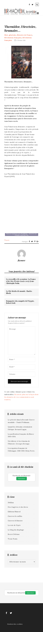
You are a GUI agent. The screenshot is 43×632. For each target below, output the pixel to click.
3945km (11, 503)
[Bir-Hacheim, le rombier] (20, 14)
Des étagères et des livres (18, 507)
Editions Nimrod (14, 512)
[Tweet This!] (32, 241)
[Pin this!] (35, 241)
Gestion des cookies (15, 624)
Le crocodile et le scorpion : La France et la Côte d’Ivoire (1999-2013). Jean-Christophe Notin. (21, 281)
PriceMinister (24, 233)
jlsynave (21, 260)
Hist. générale (10, 35)
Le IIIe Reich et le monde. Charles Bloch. (19, 292)
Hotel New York (24, 235)
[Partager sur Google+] (37, 241)
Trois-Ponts (12, 539)
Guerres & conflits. (15, 516)
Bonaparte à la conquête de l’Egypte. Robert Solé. (20, 302)
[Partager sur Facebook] (29, 241)
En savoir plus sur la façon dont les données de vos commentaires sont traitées (21, 397)
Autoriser (21, 478)
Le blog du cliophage (16, 530)
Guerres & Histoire (15, 521)
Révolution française (13, 38)
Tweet (6, 240)
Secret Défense (14, 534)
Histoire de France (24, 35)
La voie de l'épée (14, 525)
